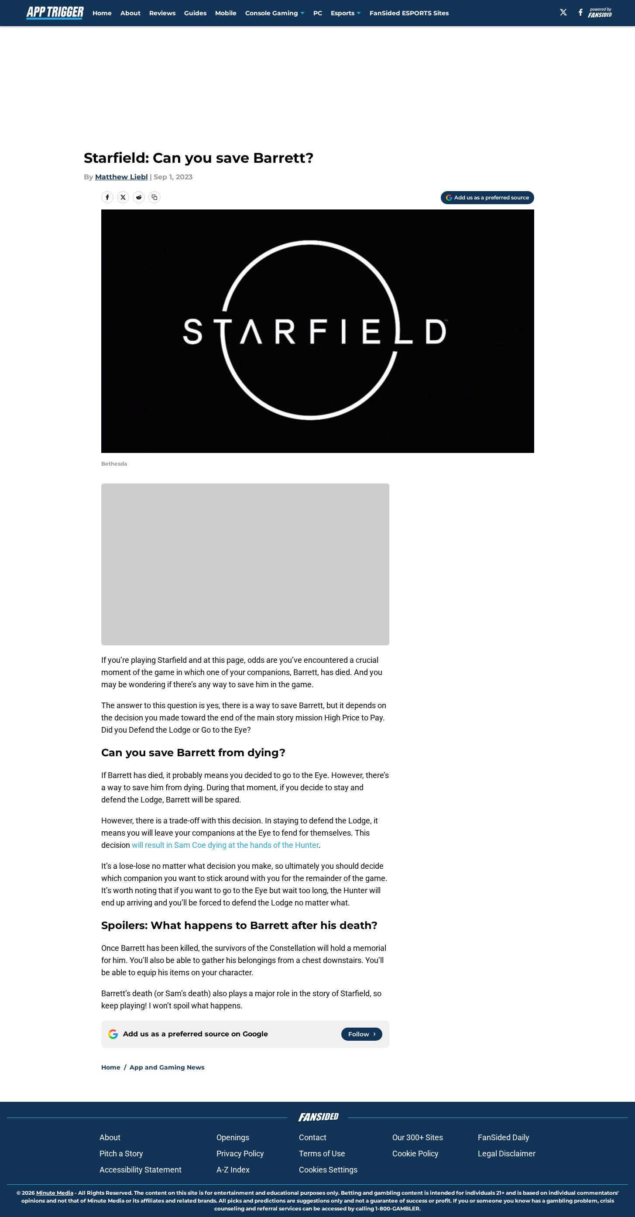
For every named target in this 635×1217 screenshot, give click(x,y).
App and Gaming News (167, 1067)
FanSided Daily (503, 1137)
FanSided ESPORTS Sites (409, 13)
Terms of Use (322, 1153)
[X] (563, 12)
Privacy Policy (240, 1153)
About (130, 13)
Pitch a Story (121, 1153)
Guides (195, 13)
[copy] (154, 197)
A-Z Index (233, 1169)
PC (317, 13)
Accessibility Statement (141, 1169)
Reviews (162, 13)
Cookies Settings (328, 1169)
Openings (232, 1137)
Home (102, 13)
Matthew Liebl (121, 177)
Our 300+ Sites (417, 1137)
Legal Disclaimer (506, 1153)
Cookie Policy (415, 1153)
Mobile (226, 13)
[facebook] (581, 12)
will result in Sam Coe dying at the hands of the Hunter (225, 845)
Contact (312, 1137)
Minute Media (54, 1193)
